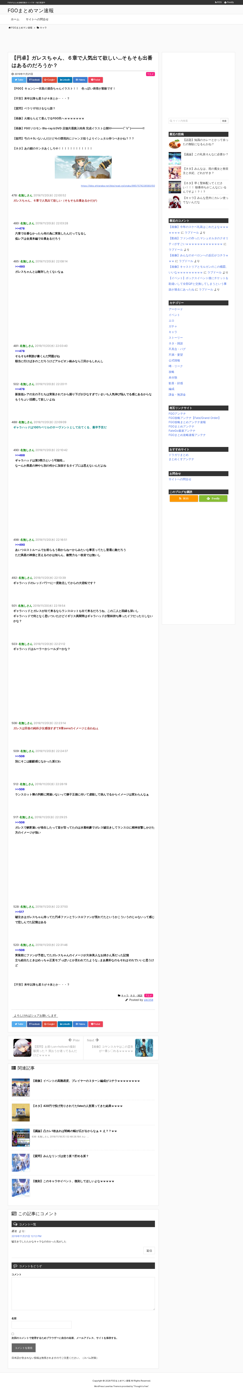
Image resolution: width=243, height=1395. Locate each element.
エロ (171, 320)
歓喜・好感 (176, 383)
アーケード (176, 309)
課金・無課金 (177, 394)
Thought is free (141, 1386)
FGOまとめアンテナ (181, 426)
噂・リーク (176, 366)
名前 (14, 1318)
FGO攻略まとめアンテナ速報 (187, 422)
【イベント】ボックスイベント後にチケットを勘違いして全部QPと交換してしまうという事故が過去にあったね (198, 283)
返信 (149, 1250)
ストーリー (176, 337)
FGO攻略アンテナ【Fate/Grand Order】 (195, 418)
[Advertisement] (121, 39)
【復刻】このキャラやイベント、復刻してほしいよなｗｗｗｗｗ (73, 1181)
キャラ (125, 995)
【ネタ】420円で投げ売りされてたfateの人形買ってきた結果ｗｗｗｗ (77, 1106)
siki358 (148, 1000)
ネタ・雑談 (136, 995)
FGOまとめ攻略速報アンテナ (187, 435)
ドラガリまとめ (179, 455)
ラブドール (192, 232)
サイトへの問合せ (180, 479)
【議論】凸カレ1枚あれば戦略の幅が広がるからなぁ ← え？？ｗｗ (74, 1131)
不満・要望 (176, 354)
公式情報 (174, 360)
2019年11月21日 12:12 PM (26, 1236)
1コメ (150, 73)
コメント (17, 1274)
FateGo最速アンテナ (182, 430)
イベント (174, 315)
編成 (171, 389)
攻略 (171, 372)
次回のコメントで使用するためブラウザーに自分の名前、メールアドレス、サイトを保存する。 (65, 1337)
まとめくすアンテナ (181, 459)
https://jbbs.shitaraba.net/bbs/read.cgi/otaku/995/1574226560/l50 (118, 185)
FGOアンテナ (177, 413)
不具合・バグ (177, 349)
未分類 (173, 377)
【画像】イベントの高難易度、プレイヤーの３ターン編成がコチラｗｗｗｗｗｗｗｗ (86, 1080)
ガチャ (173, 326)
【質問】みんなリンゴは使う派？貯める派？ (60, 1156)
